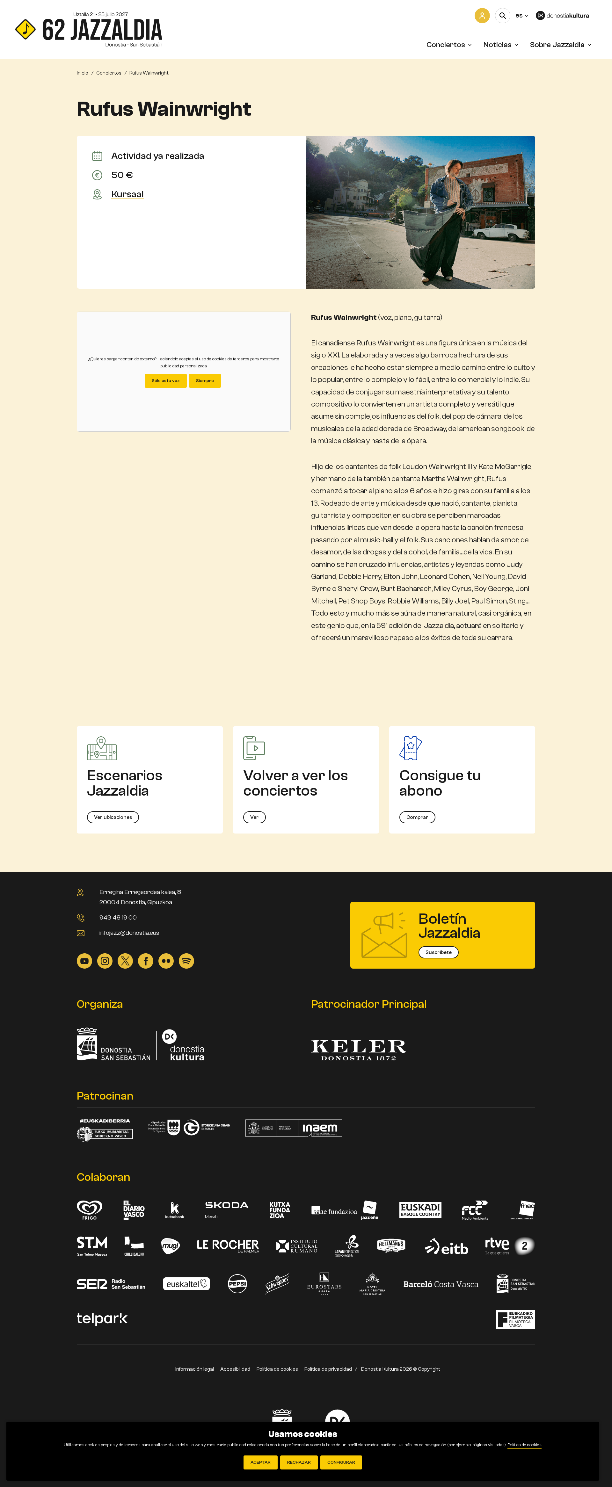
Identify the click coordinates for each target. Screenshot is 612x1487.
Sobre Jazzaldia (557, 44)
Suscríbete (439, 952)
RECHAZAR (299, 1462)
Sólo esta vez (166, 380)
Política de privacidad (328, 1369)
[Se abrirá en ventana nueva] (566, 15)
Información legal (194, 1369)
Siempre (205, 380)
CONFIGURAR (341, 1462)
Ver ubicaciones (113, 817)
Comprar (417, 817)
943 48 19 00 (118, 917)
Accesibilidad (235, 1369)
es (521, 15)
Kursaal (127, 194)
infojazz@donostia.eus (129, 932)
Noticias (498, 44)
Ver (254, 817)
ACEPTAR (261, 1462)
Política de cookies (277, 1369)
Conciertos (445, 44)
